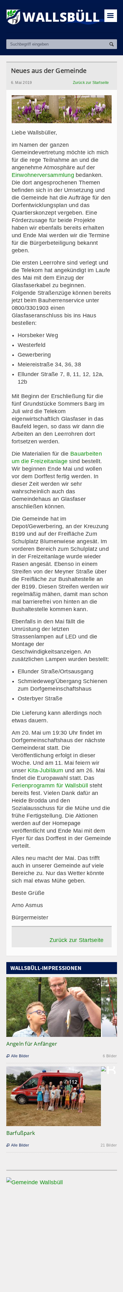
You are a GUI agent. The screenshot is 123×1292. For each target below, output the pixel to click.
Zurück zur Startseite (91, 82)
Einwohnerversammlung (44, 175)
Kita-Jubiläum (45, 770)
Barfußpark (20, 1132)
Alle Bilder (17, 1056)
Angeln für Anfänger (31, 1043)
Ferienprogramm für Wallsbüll (50, 785)
